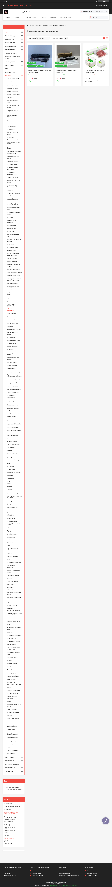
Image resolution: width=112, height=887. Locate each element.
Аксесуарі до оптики (12, 501)
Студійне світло (11, 402)
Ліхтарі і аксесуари (12, 365)
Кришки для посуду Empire (12, 133)
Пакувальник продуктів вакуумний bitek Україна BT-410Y (39, 71)
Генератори (10, 326)
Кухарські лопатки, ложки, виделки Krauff (14, 614)
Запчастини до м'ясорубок (11, 588)
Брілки (8, 301)
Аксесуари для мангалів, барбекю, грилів (14, 152)
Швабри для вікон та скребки (13, 482)
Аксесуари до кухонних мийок (13, 653)
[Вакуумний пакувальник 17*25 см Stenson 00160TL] (96, 56)
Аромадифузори (11, 638)
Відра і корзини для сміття (14, 298)
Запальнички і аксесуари (14, 460)
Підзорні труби (11, 518)
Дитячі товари (9, 65)
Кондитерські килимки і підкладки (13, 194)
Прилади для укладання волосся (14, 593)
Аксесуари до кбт (10, 72)
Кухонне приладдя (10, 42)
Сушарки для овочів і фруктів (13, 157)
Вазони (9, 618)
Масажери (10, 475)
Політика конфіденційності (70, 885)
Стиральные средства (13, 444)
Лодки (8, 545)
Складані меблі (11, 753)
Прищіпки (9, 512)
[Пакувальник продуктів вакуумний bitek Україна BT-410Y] (40, 56)
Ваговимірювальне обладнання (12, 168)
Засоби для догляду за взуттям (13, 265)
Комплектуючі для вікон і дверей (14, 705)
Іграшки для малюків (13, 457)
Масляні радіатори (12, 346)
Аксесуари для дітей (12, 741)
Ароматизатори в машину (14, 272)
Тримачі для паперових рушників (13, 147)
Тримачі (9, 463)
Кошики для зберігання (13, 94)
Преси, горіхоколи (12, 120)
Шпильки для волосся (13, 718)
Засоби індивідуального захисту (14, 628)
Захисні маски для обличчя (12, 116)
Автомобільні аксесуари (12, 764)
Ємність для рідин (12, 261)
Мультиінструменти (12, 405)
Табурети (9, 450)
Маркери (9, 531)
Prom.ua (64, 882)
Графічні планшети (12, 453)
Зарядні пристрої (12, 362)
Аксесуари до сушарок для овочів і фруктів (13, 203)
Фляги (8, 602)
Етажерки (9, 486)
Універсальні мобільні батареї (13, 409)
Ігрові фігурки (10, 466)
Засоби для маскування (13, 275)
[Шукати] (91, 17)
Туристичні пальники (13, 392)
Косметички (10, 478)
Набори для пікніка (12, 164)
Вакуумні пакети (11, 313)
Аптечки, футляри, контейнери (12, 697)
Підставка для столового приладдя (14, 240)
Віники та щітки (11, 679)
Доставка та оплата (31, 17)
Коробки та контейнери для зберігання (13, 648)
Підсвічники (10, 349)
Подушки (9, 715)
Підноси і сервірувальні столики (13, 208)
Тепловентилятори (12, 323)
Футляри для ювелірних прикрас (13, 353)
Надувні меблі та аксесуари (11, 566)
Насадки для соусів (12, 693)
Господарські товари (13, 286)
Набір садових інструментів (11, 538)
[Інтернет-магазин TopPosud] (6, 12)
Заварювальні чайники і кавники (13, 143)
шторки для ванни (12, 123)
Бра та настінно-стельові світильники (14, 431)
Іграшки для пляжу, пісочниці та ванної (12, 733)
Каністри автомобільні (13, 383)
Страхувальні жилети (13, 575)
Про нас (44, 17)
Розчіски (9, 489)
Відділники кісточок (12, 247)
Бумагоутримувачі (12, 709)
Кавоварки (10, 217)
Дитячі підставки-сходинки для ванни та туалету (13, 523)
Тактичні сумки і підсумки (14, 329)
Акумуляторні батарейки (14, 424)
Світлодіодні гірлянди (13, 413)
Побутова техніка (10, 49)
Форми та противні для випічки (13, 181)
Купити (30, 81)
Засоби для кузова (12, 441)
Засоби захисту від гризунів (12, 508)
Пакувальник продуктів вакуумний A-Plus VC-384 (67, 71)
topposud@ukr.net (9, 838)
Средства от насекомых (13, 269)
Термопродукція (11, 250)
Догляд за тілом (11, 504)
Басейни (9, 553)
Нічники (9, 421)
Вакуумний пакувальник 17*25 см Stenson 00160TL (94, 71)
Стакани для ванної (12, 177)
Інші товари (43, 25)
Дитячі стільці (11, 129)
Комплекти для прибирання (11, 305)
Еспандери (10, 190)
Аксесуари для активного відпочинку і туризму (14, 279)
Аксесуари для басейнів (14, 635)
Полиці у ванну (11, 231)
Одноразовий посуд (12, 493)
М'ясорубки (10, 670)
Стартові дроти (11, 447)
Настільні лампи (11, 368)
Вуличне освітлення (12, 386)
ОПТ (8, 438)
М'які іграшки (10, 584)
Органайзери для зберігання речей (12, 186)
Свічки (8, 624)
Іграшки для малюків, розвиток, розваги (13, 254)
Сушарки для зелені (12, 161)
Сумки (8, 747)
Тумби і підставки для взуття (13, 293)
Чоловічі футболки (12, 320)
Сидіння (9, 701)
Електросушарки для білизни (13, 358)
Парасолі (9, 578)
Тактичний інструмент (13, 283)
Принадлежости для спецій (12, 101)
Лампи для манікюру (13, 427)
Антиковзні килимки (12, 556)
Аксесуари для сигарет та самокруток (14, 497)
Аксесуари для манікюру (14, 562)
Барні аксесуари (11, 225)
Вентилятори (10, 244)
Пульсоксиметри (11, 126)
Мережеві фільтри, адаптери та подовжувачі (14, 375)
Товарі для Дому (10, 771)
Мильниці (9, 687)
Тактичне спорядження (13, 340)
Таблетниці (10, 528)
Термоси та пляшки (11, 53)
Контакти (53, 17)
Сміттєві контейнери (12, 91)
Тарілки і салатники (12, 82)
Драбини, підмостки (12, 657)
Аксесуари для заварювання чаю (12, 173)
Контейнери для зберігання (11, 221)
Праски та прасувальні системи (13, 571)
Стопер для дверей (12, 581)
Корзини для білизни (13, 712)
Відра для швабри (12, 663)
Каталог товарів (34, 25)
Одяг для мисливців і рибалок (13, 549)
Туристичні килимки (12, 750)
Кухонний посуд (10, 39)
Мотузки (9, 660)
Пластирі (9, 290)
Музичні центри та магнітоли (12, 417)
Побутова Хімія (9, 760)
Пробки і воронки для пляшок (13, 106)
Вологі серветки (11, 673)
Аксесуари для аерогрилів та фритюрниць (11, 397)
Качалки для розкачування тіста (12, 198)
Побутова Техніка (10, 767)
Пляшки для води (12, 258)
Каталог (17, 17)
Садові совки (10, 722)
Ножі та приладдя (10, 46)
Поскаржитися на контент (56, 885)
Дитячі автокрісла (12, 534)
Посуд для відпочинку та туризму (12, 57)
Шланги (9, 666)
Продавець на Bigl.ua (56, 883)
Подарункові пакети (12, 737)
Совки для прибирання (13, 676)
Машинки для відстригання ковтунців (13, 609)
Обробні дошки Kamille (13, 78)
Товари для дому (10, 62)
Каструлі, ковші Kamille (13, 641)
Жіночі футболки (11, 317)
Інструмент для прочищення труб (12, 725)
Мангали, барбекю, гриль (14, 389)
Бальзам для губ (11, 744)
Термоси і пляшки (64, 871)
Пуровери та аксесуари (13, 690)
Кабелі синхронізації (12, 435)
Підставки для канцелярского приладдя (14, 683)
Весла (8, 559)
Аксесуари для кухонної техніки (13, 213)
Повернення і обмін (65, 17)
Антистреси (10, 97)
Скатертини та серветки (13, 472)
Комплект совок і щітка (13, 621)
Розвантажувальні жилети (12, 333)
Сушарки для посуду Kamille (12, 111)
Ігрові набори (10, 542)
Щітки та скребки (11, 644)
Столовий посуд (10, 36)
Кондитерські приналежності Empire (13, 138)
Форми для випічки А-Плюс (13, 235)
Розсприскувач (11, 729)
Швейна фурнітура (12, 605)
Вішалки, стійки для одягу (14, 372)
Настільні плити (11, 343)
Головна (8, 17)
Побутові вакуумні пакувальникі (12, 309)
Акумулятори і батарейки (14, 380)
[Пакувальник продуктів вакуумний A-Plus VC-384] (68, 56)
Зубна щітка (10, 515)
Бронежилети (11, 337)
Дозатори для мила (12, 88)
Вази (6, 68)
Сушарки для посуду (12, 85)
